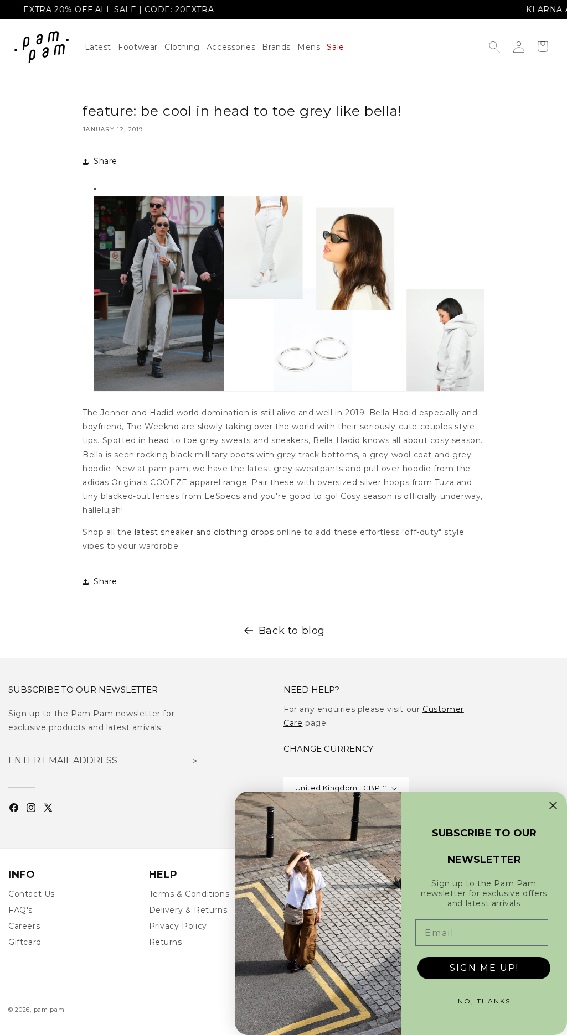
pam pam (49, 1009)
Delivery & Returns (188, 910)
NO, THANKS (484, 1001)
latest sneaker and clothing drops (205, 532)
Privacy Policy (178, 926)
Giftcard (25, 942)
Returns (165, 942)
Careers (24, 926)
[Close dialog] (553, 805)
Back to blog (292, 631)
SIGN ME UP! (484, 968)
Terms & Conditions (189, 894)
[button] (185, 47)
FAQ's (20, 910)
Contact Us (31, 894)
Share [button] (105, 161)
